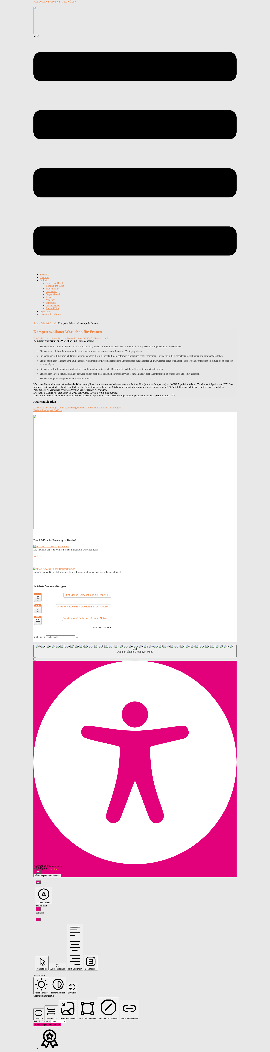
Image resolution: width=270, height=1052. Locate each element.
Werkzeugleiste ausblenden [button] (47, 876)
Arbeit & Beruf (47, 323)
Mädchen (50, 300)
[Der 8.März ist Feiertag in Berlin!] (51, 546)
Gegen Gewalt (53, 294)
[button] (135, 153)
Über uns (44, 277)
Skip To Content (41, 1021)
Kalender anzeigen (101, 627)
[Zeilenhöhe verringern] (38, 919)
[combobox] (135, 651)
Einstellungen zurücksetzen (47, 1025)
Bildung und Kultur (55, 285)
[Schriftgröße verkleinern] (38, 882)
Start (35, 323)
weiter (36, 556)
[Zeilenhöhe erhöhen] (38, 909)
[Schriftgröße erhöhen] (38, 872)
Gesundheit (51, 291)
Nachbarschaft (53, 305)
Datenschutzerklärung (50, 314)
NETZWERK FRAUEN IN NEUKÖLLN (54, 1)
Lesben (49, 297)
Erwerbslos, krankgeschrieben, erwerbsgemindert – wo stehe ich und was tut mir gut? (77, 407)
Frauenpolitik (52, 288)
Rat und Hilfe (52, 308)
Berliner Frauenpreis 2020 (47, 410)
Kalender (44, 274)
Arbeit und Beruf (54, 283)
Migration (51, 302)
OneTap (53, 869)
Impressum (45, 311)
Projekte (44, 280)
